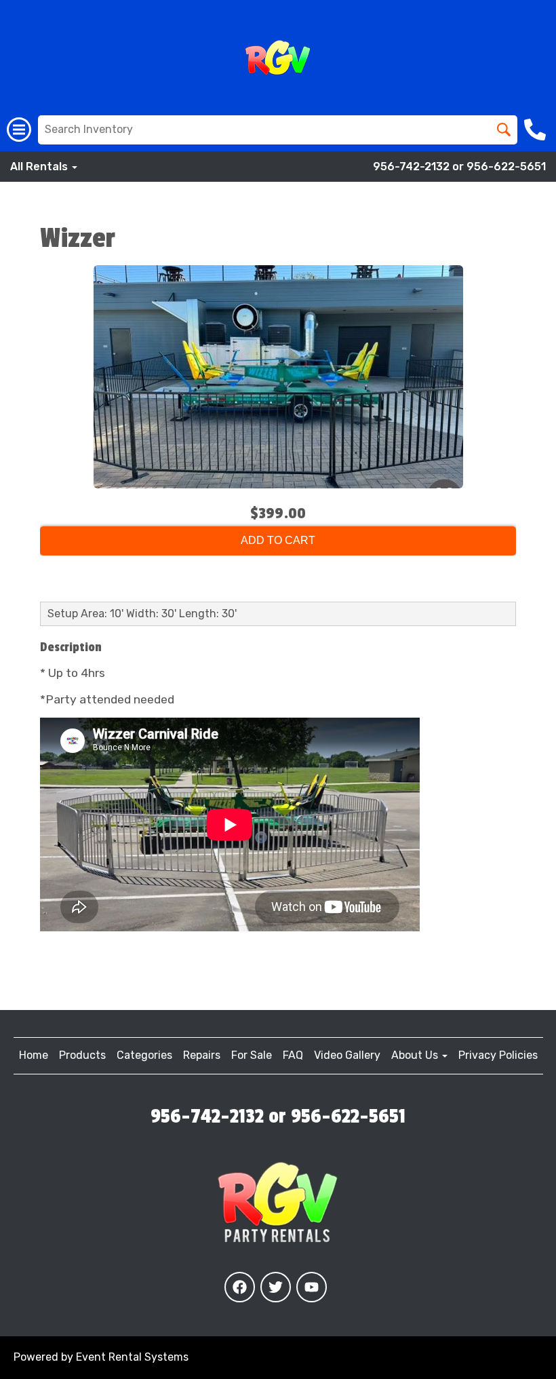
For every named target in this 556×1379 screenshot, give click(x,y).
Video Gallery (347, 1055)
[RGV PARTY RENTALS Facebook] (239, 1287)
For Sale (251, 1055)
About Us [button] (416, 1055)
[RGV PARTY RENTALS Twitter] (275, 1287)
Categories (144, 1055)
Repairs (201, 1055)
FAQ (293, 1055)
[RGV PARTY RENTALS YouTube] (311, 1287)
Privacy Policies (498, 1055)
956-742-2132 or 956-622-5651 (459, 166)
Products (82, 1055)
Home (33, 1055)
